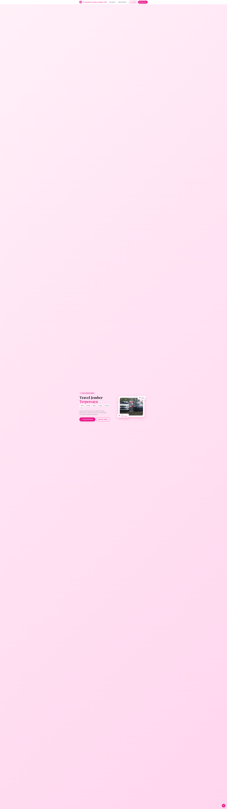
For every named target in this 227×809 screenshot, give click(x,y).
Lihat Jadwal (104, 419)
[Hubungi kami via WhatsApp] (223, 805)
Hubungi (134, 2)
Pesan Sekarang (88, 419)
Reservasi (143, 2)
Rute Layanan (112, 2)
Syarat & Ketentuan (122, 2)
